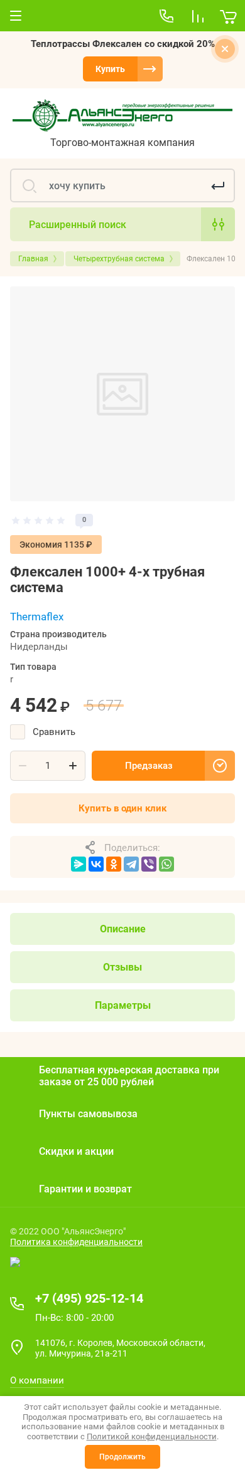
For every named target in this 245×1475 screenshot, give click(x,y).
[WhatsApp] (166, 864)
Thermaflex (36, 616)
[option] (122, 393)
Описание (123, 929)
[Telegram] (131, 864)
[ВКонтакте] (96, 864)
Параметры (123, 1005)
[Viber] (148, 864)
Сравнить (54, 732)
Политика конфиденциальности (76, 1242)
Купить (110, 69)
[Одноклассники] (113, 864)
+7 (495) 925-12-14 (89, 1298)
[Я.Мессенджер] (78, 864)
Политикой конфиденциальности (152, 1436)
